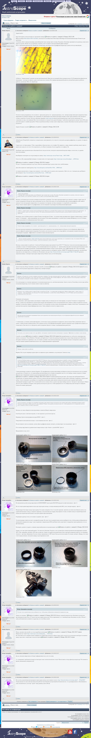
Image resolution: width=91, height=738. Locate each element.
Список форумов (8, 20)
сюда (69, 352)
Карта (34, 727)
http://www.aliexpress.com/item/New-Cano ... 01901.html (37, 172)
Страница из (81, 23)
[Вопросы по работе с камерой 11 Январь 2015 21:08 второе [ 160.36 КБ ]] (33, 73)
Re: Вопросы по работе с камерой (36, 137)
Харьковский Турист (34, 733)
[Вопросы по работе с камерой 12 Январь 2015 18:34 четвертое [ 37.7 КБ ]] (70, 491)
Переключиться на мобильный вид (45, 725)
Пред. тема (78, 26)
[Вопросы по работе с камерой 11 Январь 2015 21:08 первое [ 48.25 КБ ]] (33, 109)
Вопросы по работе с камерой (12, 26)
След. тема (85, 26)
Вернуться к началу (3, 134)
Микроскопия (32, 20)
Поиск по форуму (6, 16)
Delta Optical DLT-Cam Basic (31, 38)
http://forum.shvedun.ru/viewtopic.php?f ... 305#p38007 (71, 680)
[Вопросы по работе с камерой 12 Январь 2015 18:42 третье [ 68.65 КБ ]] (34, 596)
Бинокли (28, 1)
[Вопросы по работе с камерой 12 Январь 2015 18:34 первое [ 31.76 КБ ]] (34, 461)
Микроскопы (47, 1)
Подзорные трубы (38, 1)
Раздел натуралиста (21, 20)
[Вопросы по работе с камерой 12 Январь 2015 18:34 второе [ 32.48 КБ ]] (70, 461)
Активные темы (6, 17)
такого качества (50, 118)
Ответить (4, 22)
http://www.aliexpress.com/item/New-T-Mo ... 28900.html (48, 167)
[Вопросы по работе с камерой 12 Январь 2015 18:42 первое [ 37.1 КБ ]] (34, 566)
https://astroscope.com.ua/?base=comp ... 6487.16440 (56, 155)
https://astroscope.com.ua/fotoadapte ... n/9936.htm (66, 159)
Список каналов (56, 727)
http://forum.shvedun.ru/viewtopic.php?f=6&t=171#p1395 (64, 252)
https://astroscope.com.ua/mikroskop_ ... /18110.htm (40, 633)
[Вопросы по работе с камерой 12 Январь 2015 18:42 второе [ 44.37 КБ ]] (70, 566)
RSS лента (47, 727)
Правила (14, 1)
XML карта (40, 727)
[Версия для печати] (88, 702)
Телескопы (21, 1)
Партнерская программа (58, 1)
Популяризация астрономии (52, 733)
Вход (68, 1)
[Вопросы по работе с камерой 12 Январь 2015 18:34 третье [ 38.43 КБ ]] (34, 491)
